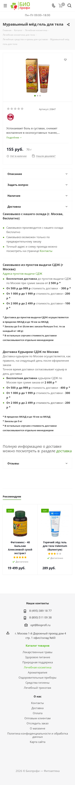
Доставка (37, 708)
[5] (22, 108)
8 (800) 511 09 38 (40, 617)
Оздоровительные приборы (37, 677)
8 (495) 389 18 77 (40, 610)
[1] (8, 108)
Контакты (46, 251)
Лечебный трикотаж (37, 687)
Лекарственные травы (37, 652)
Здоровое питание (37, 657)
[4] (19, 108)
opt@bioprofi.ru (40, 625)
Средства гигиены (37, 682)
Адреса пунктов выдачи (19, 273)
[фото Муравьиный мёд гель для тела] (37, 75)
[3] (15, 108)
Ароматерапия (37, 672)
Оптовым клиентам (37, 718)
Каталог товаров (38, 645)
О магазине (37, 728)
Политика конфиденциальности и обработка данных (37, 735)
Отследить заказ (37, 723)
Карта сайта (37, 742)
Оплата (37, 713)
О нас (38, 696)
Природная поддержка (37, 662)
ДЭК (39, 273)
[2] (12, 108)
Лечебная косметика (37, 667)
